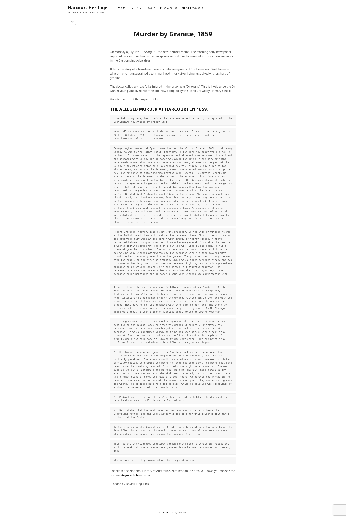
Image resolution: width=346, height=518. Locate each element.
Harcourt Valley (169, 512)
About (121, 8)
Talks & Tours (168, 8)
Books (152, 8)
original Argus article (124, 475)
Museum (136, 8)
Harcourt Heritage (87, 7)
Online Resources (192, 8)
